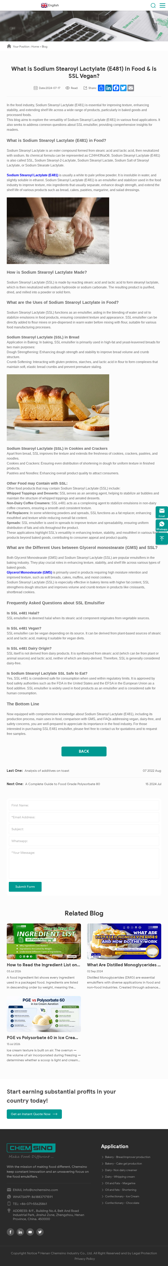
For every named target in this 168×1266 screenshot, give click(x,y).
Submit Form (25, 887)
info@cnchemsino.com (40, 1190)
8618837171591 (42, 1197)
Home (35, 46)
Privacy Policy (85, 1259)
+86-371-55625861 (33, 1204)
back (84, 751)
